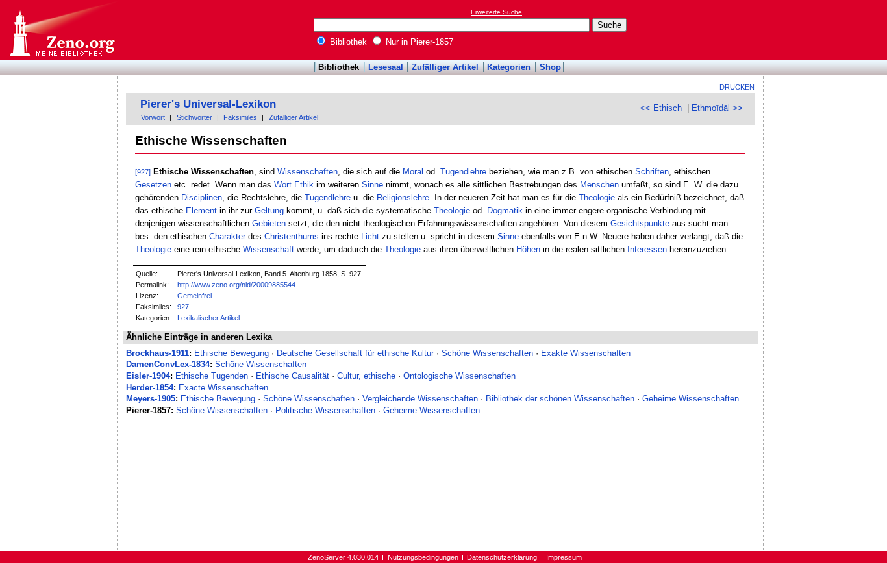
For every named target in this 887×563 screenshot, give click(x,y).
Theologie (597, 197)
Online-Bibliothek (61, 30)
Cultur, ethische (366, 376)
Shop (550, 67)
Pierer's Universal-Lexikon (208, 104)
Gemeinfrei (194, 296)
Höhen (528, 249)
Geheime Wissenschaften (690, 398)
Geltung (269, 210)
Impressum (564, 557)
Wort (283, 184)
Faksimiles (240, 117)
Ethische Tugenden (211, 376)
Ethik (304, 184)
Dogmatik (505, 210)
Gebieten (269, 223)
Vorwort (153, 117)
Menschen (599, 184)
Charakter (227, 236)
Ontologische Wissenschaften (459, 376)
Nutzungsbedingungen (423, 557)
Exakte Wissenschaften (586, 353)
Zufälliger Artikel (445, 67)
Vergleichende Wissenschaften (420, 398)
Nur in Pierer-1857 (418, 42)
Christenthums (291, 236)
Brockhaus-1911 (157, 353)
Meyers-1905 (150, 398)
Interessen (647, 249)
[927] (143, 172)
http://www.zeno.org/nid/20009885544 (236, 285)
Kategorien (509, 67)
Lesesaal (385, 67)
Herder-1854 (149, 387)
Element (201, 210)
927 (183, 307)
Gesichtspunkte (639, 223)
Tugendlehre (463, 171)
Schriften (652, 171)
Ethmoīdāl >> (717, 108)
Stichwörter (194, 117)
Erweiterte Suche (496, 12)
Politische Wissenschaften (325, 410)
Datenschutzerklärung (502, 557)
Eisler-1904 (148, 376)
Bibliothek (347, 42)
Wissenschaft (268, 249)
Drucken (737, 87)
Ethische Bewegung (231, 353)
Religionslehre (403, 197)
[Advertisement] (827, 30)
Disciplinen (201, 197)
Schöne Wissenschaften (487, 353)
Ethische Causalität (292, 376)
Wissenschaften (307, 171)
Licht (370, 236)
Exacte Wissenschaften (223, 387)
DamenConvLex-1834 (168, 364)
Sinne (372, 184)
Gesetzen (153, 184)
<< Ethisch (661, 108)
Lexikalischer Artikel (208, 318)
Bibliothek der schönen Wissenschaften (560, 398)
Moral (413, 171)
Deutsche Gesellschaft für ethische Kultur (355, 353)
